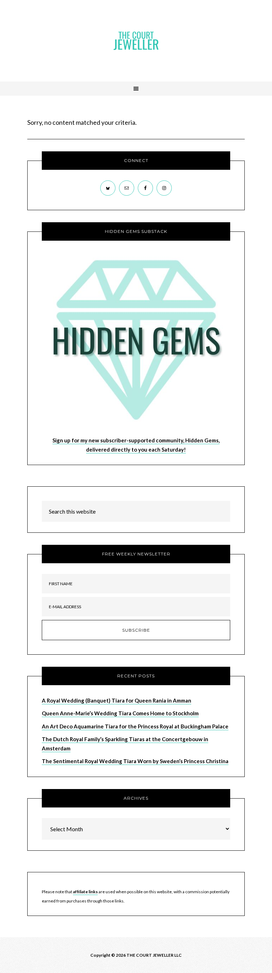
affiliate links (85, 891)
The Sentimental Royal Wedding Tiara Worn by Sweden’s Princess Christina (135, 761)
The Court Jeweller (136, 40)
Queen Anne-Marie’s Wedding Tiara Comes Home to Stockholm (120, 713)
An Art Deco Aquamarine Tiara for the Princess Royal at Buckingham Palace (135, 726)
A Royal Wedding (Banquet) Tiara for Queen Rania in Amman (116, 700)
